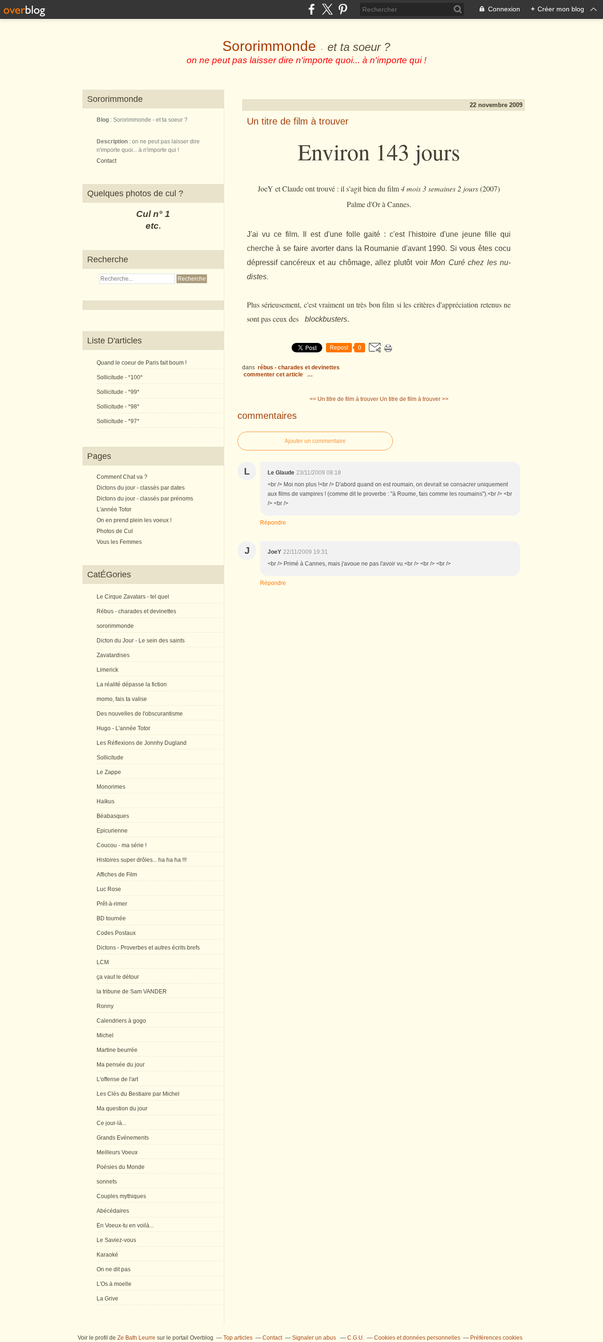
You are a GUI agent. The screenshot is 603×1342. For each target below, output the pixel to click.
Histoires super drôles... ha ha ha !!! (142, 860)
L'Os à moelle (114, 1284)
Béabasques (113, 816)
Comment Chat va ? (122, 477)
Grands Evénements (123, 1137)
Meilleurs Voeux (117, 1152)
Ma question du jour (122, 1108)
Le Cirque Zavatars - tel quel (133, 596)
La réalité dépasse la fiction (132, 684)
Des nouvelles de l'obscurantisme (140, 713)
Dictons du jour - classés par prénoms (145, 498)
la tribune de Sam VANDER (132, 991)
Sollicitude (110, 757)
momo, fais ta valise (122, 699)
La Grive (107, 1298)
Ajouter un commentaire (315, 441)
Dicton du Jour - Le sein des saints (141, 640)
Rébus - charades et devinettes (136, 611)
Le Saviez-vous (116, 1240)
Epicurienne (112, 830)
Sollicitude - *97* (118, 421)
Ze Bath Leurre (136, 1337)
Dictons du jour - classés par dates (141, 487)
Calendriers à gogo (121, 1020)
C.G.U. (355, 1337)
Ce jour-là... (111, 1123)
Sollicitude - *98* (118, 406)
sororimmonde (115, 626)
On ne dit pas (113, 1269)
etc (152, 226)
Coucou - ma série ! (122, 845)
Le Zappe (109, 772)
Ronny (105, 1006)
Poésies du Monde (121, 1167)
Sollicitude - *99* (118, 392)
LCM (103, 962)
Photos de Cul (115, 531)
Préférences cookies (496, 1337)
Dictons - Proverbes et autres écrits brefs (148, 947)
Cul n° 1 (153, 214)
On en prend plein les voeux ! (134, 520)
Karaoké (107, 1254)
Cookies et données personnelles (417, 1337)
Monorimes (111, 787)
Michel (105, 1035)
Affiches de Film (117, 874)
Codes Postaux (116, 933)
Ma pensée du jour (121, 1064)
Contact (106, 161)
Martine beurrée (117, 1050)
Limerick (107, 670)
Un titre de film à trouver (298, 121)
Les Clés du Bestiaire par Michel (138, 1094)
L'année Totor (114, 509)
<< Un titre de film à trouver (344, 399)
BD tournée (111, 918)
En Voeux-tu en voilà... (125, 1225)
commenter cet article (274, 374)
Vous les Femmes (119, 542)
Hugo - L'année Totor (123, 728)
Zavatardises (113, 655)
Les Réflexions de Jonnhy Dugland (142, 743)
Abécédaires (113, 1211)
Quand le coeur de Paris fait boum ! (142, 362)
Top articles (238, 1337)
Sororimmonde (269, 46)
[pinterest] (343, 9)
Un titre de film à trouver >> (414, 399)
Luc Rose (109, 889)
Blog (103, 120)
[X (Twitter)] (327, 9)
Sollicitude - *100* (120, 377)
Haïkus (105, 801)
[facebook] (312, 9)
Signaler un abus (314, 1337)
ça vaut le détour (118, 977)
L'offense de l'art (117, 1079)
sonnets (107, 1181)
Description (113, 141)
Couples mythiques (121, 1196)
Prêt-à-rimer (112, 903)
